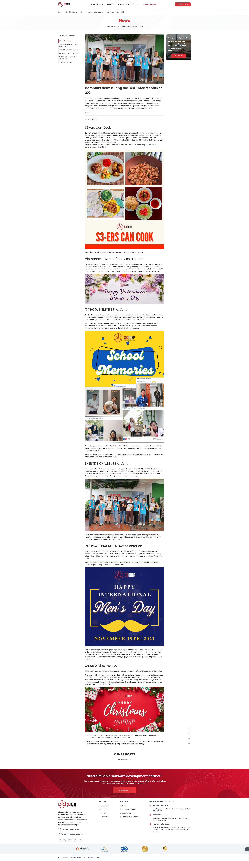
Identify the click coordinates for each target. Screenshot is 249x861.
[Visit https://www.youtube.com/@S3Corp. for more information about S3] (70, 840)
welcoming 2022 (104, 744)
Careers (136, 4)
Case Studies (123, 4)
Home (60, 12)
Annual (94, 119)
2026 (74, 857)
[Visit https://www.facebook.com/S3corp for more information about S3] (60, 840)
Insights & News (149, 4)
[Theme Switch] (247, 849)
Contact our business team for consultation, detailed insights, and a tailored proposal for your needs (178, 45)
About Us (110, 4)
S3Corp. (145, 675)
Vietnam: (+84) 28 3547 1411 (72, 829)
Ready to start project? (177, 38)
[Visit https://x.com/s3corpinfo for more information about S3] (75, 840)
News (82, 12)
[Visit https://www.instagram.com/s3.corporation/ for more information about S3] (65, 840)
